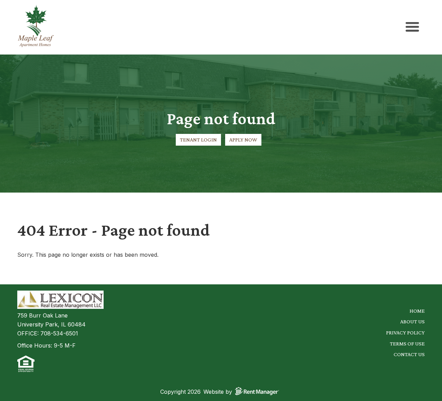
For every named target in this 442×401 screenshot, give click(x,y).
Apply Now (243, 140)
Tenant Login (198, 140)
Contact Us (409, 354)
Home (417, 311)
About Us (412, 321)
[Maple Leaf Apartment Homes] (35, 27)
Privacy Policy (405, 332)
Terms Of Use (407, 343)
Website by (217, 391)
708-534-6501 (59, 333)
